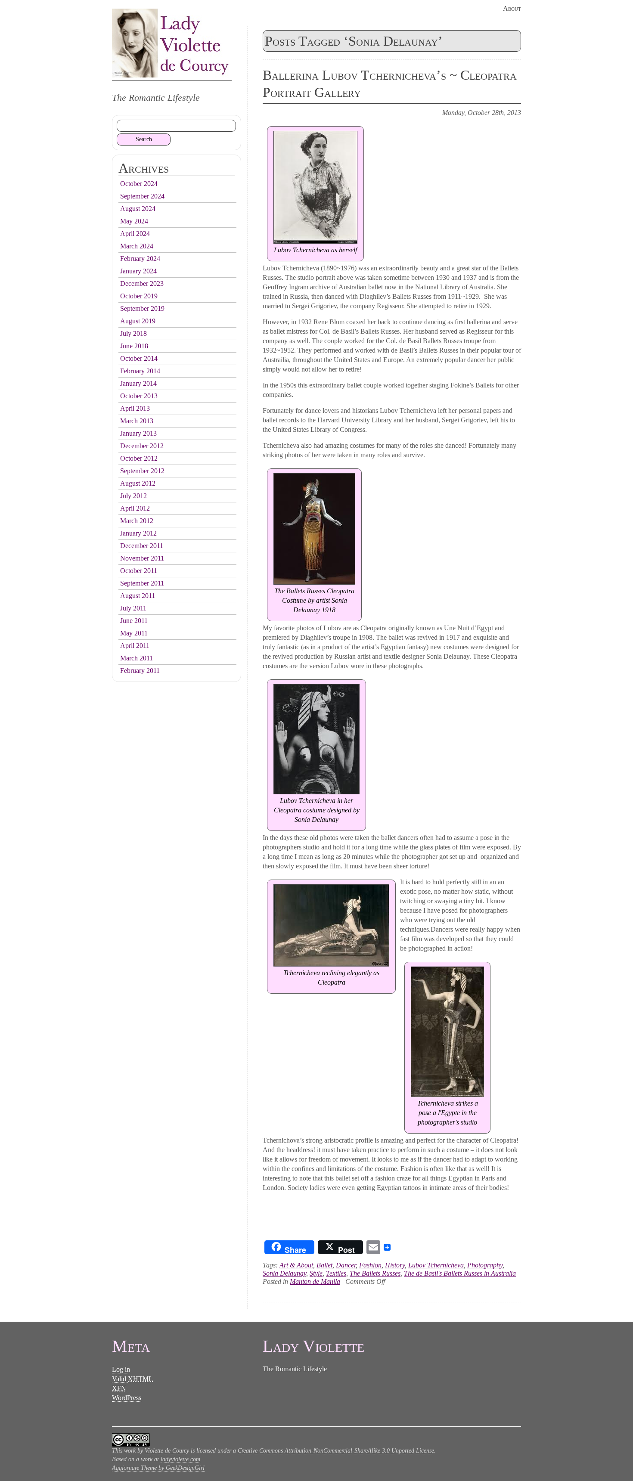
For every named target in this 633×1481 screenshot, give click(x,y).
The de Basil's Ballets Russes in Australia (460, 1273)
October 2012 (139, 458)
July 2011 (133, 608)
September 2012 (142, 470)
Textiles (336, 1273)
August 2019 (137, 321)
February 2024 (140, 258)
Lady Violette (172, 43)
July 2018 (133, 333)
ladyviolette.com (180, 1459)
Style (316, 1273)
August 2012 (137, 483)
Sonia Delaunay (284, 1273)
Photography (485, 1265)
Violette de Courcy (167, 1450)
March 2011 (136, 658)
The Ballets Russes (375, 1273)
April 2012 (135, 508)
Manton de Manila (315, 1281)
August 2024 (137, 208)
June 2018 (134, 346)
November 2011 (142, 558)
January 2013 (138, 433)
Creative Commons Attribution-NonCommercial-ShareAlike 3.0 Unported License (336, 1450)
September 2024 (142, 196)
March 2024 (136, 246)
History (395, 1265)
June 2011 (134, 620)
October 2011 (138, 570)
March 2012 (136, 520)
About (512, 8)
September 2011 (142, 583)
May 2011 (134, 633)
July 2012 (133, 495)
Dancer (346, 1265)
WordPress (126, 1397)
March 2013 (136, 420)
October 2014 (139, 358)
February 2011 (140, 670)
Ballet (324, 1265)
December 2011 (141, 545)
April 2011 (134, 645)
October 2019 (139, 296)
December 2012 (142, 445)
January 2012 (138, 533)
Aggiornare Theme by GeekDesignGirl (158, 1468)
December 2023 (142, 283)
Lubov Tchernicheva (436, 1265)
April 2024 (135, 233)
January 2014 (138, 383)
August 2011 (137, 595)
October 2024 (139, 183)
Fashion (370, 1265)
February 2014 (140, 371)
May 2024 (134, 221)
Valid (132, 1378)
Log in (121, 1369)
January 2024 (138, 271)
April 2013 (135, 408)
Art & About (296, 1265)
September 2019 (142, 308)
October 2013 (139, 396)
